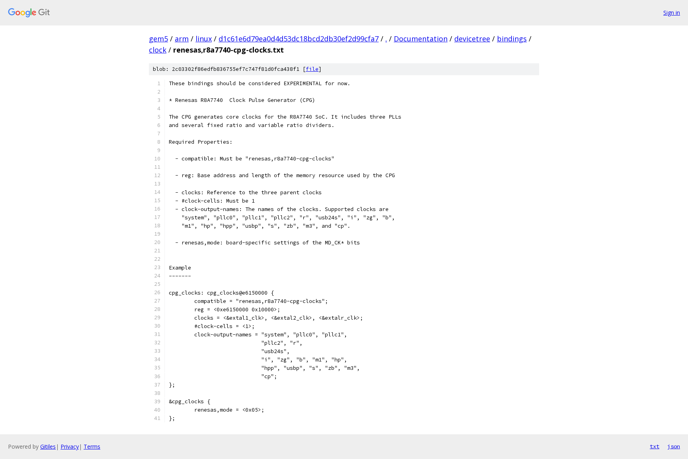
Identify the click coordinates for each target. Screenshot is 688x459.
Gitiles (48, 446)
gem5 (158, 38)
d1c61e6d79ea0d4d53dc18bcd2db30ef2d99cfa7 (299, 38)
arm (182, 38)
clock (157, 50)
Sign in (671, 12)
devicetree (472, 38)
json (673, 446)
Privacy (70, 446)
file (312, 69)
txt (654, 446)
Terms (92, 446)
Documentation (421, 38)
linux (203, 38)
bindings (512, 38)
